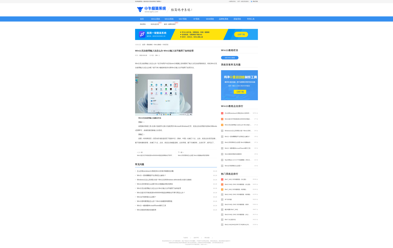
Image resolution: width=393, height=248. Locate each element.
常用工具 (251, 19)
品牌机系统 (223, 19)
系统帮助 (143, 24)
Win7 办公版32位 (240, 219)
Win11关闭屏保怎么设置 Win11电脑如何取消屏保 (193, 155)
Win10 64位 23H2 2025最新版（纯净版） (240, 204)
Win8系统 (210, 19)
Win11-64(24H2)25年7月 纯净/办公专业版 (239, 224)
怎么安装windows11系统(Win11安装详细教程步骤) (155, 171)
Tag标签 (185, 237)
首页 (142, 19)
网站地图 (207, 237)
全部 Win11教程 (230, 58)
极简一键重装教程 (170, 24)
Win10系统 (169, 19)
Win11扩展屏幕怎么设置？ (146, 197)
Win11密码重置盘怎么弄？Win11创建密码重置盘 (154, 201)
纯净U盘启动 (155, 24)
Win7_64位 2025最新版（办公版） (240, 179)
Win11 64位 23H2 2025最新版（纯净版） (240, 194)
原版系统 (237, 19)
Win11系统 (155, 19)
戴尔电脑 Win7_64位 (240, 209)
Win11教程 (157, 44)
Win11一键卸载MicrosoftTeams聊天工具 (151, 205)
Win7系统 (183, 19)
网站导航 (255, 1)
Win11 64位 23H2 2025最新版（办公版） (240, 184)
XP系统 (196, 19)
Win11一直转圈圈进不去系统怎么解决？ (151, 175)
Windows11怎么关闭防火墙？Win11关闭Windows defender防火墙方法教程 (164, 180)
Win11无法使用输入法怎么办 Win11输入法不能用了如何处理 (159, 188)
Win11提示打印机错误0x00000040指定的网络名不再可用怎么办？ (158, 155)
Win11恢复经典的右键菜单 (146, 210)
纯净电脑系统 (138, 1)
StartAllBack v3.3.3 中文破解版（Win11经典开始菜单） (240, 160)
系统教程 (149, 44)
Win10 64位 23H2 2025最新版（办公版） (240, 214)
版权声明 (196, 237)
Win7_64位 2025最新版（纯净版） (240, 189)
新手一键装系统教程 (243, 1)
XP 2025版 (240, 199)
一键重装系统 (232, 1)
